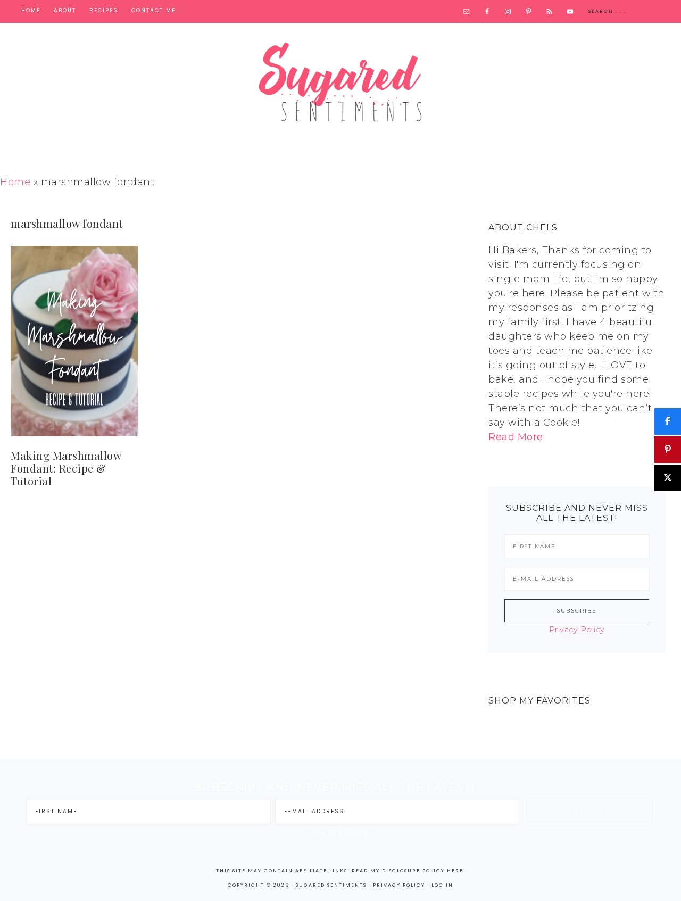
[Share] (667, 421)
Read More (515, 437)
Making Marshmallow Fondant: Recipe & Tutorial (66, 468)
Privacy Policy (577, 629)
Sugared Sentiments (340, 90)
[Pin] (667, 449)
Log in (442, 885)
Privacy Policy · (402, 885)
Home (15, 182)
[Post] (667, 478)
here (455, 870)
